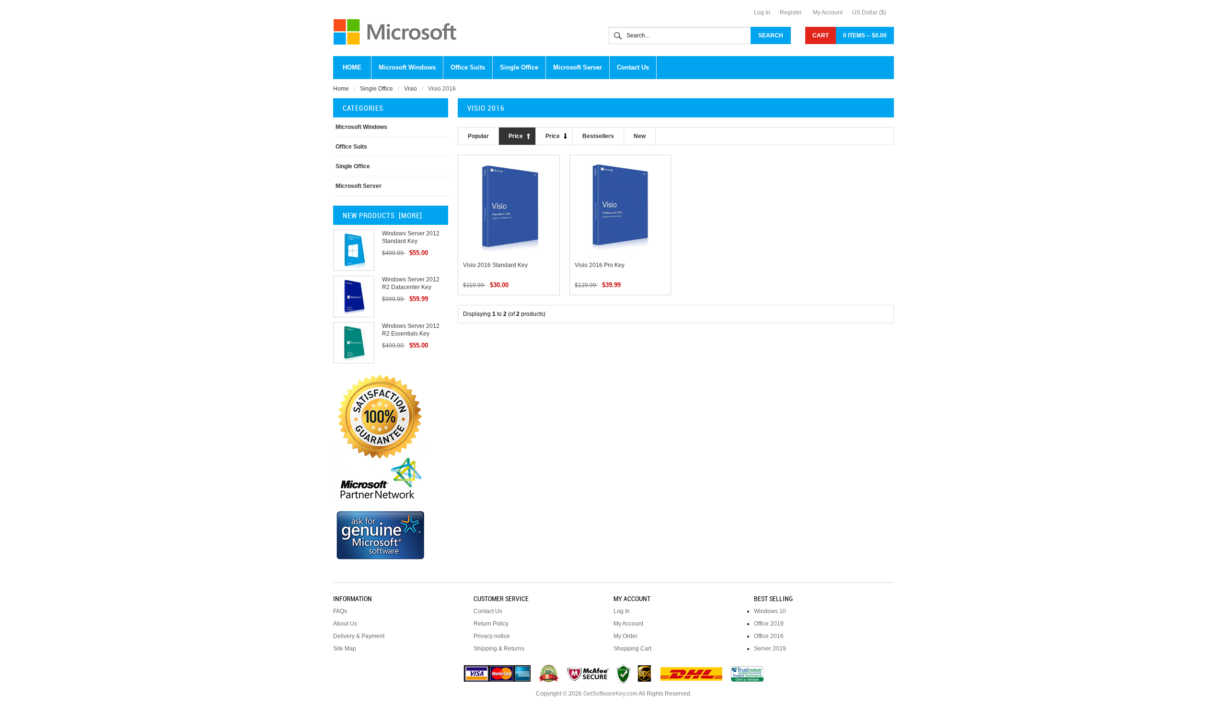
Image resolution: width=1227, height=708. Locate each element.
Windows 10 (770, 611)
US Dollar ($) (869, 12)
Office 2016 (769, 636)
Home (352, 67)
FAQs (340, 611)
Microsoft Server (359, 186)
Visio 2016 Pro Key (600, 265)
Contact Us (488, 611)
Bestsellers (598, 136)
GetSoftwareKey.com (610, 693)
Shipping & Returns (499, 648)
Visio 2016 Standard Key (495, 265)
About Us (345, 623)
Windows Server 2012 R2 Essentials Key (411, 330)
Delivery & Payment (358, 636)
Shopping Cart (632, 648)
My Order (625, 636)
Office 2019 (769, 623)
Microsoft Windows (361, 127)
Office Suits (351, 146)
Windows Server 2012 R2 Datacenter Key (411, 283)
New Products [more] (382, 215)
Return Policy (491, 623)
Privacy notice (492, 636)
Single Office (376, 88)
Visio (410, 88)
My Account (828, 12)
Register (791, 12)
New (640, 136)
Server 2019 (770, 648)
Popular (478, 136)
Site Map (344, 648)
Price (516, 136)
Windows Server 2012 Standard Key (411, 237)
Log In (762, 12)
